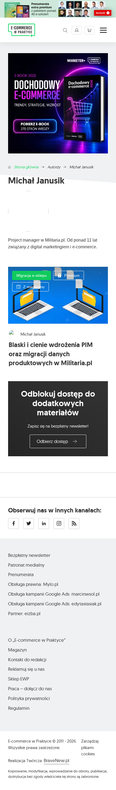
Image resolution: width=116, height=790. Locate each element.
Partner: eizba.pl (24, 613)
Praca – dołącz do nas (30, 688)
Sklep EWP (18, 679)
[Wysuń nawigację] (103, 30)
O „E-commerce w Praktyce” (37, 640)
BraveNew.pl (56, 760)
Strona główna (26, 167)
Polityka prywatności (29, 698)
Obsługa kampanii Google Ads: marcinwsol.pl (54, 594)
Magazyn (17, 650)
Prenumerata (21, 574)
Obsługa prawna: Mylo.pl (33, 584)
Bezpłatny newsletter (29, 555)
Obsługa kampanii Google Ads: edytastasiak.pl (54, 603)
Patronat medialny (26, 565)
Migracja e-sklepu (31, 275)
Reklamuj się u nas (26, 669)
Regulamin (18, 708)
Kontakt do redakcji (27, 659)
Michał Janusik (33, 334)
